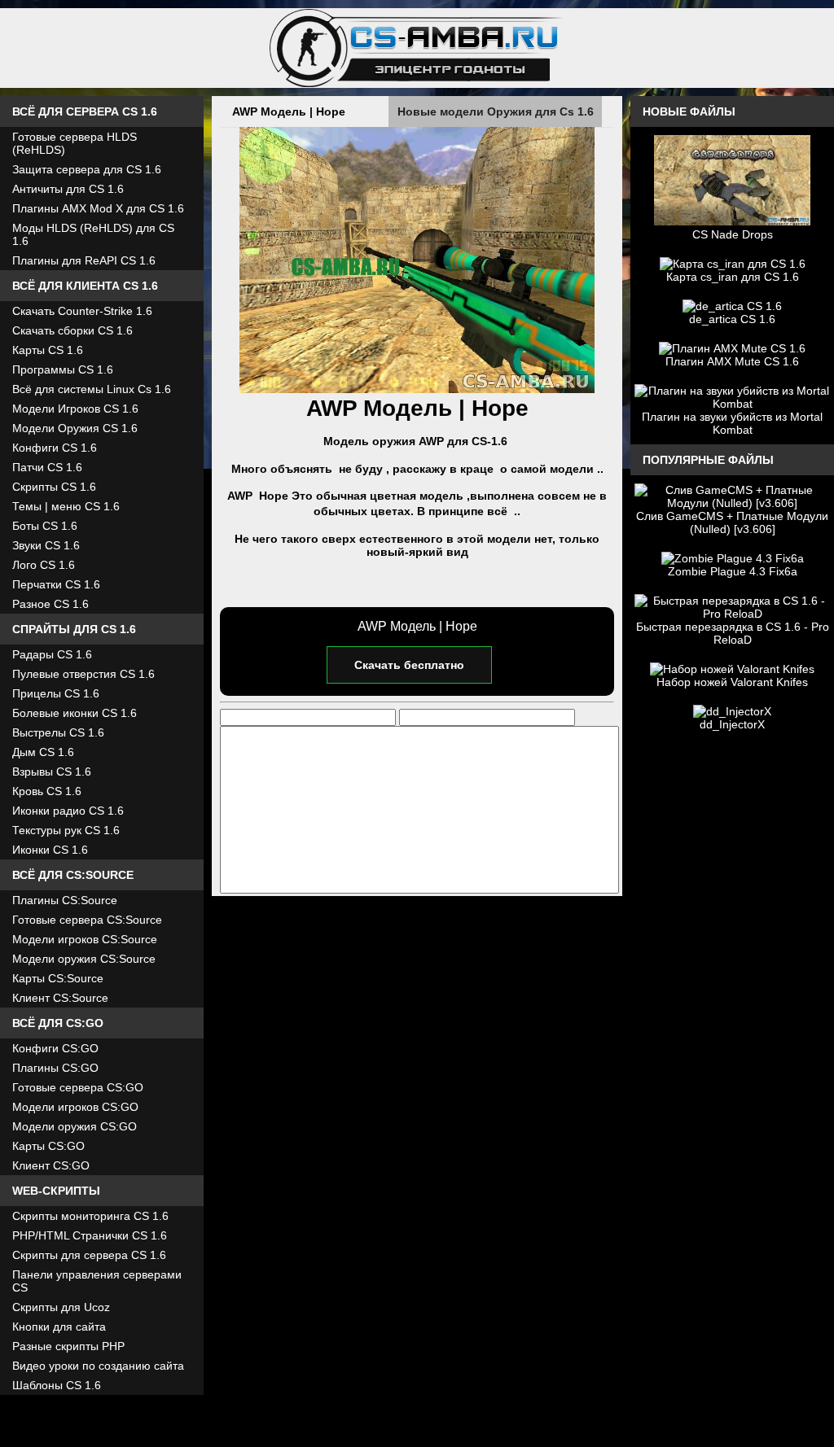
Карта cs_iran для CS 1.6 (732, 276)
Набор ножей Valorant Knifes (732, 682)
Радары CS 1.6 (52, 654)
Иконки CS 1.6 (50, 849)
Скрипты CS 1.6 (54, 486)
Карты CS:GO (48, 1145)
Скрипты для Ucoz (61, 1307)
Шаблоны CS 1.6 (56, 1385)
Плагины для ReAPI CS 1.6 (84, 260)
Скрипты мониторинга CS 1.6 (90, 1215)
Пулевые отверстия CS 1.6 (83, 673)
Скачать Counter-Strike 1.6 (82, 310)
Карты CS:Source (57, 978)
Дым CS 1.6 (43, 751)
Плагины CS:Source (64, 900)
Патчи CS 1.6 (47, 467)
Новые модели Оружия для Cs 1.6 (495, 111)
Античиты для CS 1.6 (68, 188)
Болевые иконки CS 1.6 (74, 712)
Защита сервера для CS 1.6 (86, 169)
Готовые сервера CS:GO (77, 1087)
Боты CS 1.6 (44, 525)
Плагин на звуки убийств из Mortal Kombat (732, 423)
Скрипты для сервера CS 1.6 (89, 1254)
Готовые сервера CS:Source (87, 919)
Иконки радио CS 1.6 (68, 810)
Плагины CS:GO (55, 1067)
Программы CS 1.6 (62, 369)
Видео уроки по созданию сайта (98, 1365)
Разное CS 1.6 (50, 603)
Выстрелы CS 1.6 (58, 732)
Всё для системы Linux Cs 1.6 (91, 389)
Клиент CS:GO (51, 1165)
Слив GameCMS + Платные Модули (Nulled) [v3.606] (732, 522)
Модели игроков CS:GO (75, 1106)
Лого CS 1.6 (43, 564)
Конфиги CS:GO (55, 1048)
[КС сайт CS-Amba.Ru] (417, 48)
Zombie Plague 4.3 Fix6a (732, 571)
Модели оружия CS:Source (84, 958)
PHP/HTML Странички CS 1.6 (89, 1235)
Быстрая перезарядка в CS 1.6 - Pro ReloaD (732, 633)
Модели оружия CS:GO (74, 1126)
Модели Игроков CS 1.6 (75, 408)
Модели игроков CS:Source (84, 939)
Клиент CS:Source (60, 997)
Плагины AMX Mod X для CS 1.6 (98, 208)
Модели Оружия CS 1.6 (75, 428)
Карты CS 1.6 (47, 349)
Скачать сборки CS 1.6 (72, 330)
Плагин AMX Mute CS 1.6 (732, 361)
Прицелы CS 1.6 (55, 693)
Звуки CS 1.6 (46, 545)
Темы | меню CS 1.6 (66, 506)
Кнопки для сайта (59, 1326)
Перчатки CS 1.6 (56, 584)
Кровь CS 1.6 (46, 791)
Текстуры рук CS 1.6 (66, 830)
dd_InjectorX (732, 724)
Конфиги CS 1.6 (54, 447)
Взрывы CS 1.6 (51, 771)
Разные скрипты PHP (68, 1346)
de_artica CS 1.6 (732, 319)
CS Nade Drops (732, 234)
